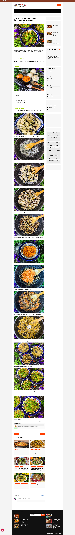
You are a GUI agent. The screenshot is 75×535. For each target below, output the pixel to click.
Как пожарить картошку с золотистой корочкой (19, 451)
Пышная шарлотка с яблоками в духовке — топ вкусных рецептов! (57, 520)
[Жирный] (17, 501)
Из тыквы (49, 140)
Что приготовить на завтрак (51, 105)
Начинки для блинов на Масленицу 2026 (56, 40)
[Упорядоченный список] (22, 501)
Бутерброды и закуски (24, 483)
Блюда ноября (49, 94)
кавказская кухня (51, 152)
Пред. (17, 433)
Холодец (50, 147)
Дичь (58, 135)
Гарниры (17, 449)
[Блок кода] (26, 501)
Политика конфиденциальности (52, 533)
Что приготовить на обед (51, 107)
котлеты (57, 152)
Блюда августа (49, 87)
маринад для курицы (53, 153)
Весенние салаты (51, 135)
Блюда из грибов (18, 483)
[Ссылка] (27, 501)
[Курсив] (19, 501)
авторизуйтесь (43, 495)
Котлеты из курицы (56, 140)
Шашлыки (57, 147)
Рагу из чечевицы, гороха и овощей (25, 54)
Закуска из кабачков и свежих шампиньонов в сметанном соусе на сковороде (21, 485)
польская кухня (51, 160)
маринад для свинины (54, 155)
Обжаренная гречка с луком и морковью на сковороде (56, 515)
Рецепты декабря (50, 96)
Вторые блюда (33, 449)
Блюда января (49, 71)
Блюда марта (49, 76)
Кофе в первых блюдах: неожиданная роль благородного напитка (56, 34)
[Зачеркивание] (21, 501)
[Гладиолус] (15, 426)
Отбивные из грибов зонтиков (36, 484)
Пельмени (57, 142)
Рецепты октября (50, 92)
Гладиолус (16, 22)
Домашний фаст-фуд (53, 137)
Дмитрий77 (17, 453)
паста (57, 158)
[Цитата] (25, 501)
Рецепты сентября (50, 89)
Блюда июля (49, 85)
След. (42, 433)
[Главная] (3, 1)
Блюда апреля (49, 78)
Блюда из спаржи (54, 132)
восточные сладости (51, 150)
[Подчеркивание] (20, 501)
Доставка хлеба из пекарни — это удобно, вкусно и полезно (56, 26)
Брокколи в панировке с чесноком (21, 468)
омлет (50, 158)
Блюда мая (49, 80)
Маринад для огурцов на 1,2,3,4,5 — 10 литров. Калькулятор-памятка (53, 53)
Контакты (59, 533)
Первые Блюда (34, 453)
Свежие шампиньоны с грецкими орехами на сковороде (37, 469)
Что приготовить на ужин (51, 109)
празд (58, 160)
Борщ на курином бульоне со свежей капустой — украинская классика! (56, 526)
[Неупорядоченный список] (24, 501)
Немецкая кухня (51, 142)
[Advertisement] (53, 120)
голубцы (58, 150)
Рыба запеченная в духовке (54, 145)
